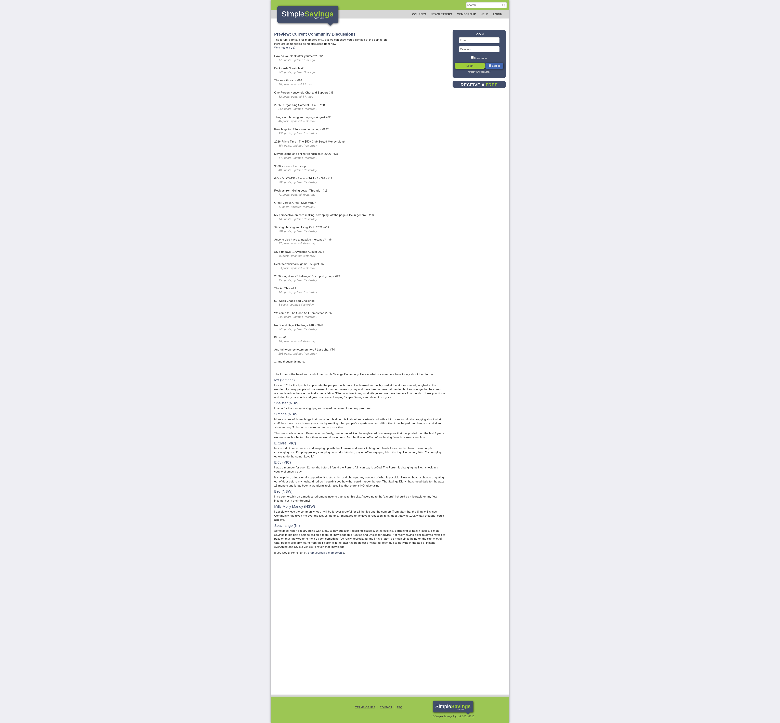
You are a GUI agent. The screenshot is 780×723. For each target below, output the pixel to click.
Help (484, 14)
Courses (419, 14)
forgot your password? (479, 72)
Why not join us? (285, 47)
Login (497, 14)
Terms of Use (365, 707)
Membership (466, 14)
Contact (386, 707)
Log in (495, 65)
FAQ (399, 707)
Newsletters (441, 14)
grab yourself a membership (326, 552)
